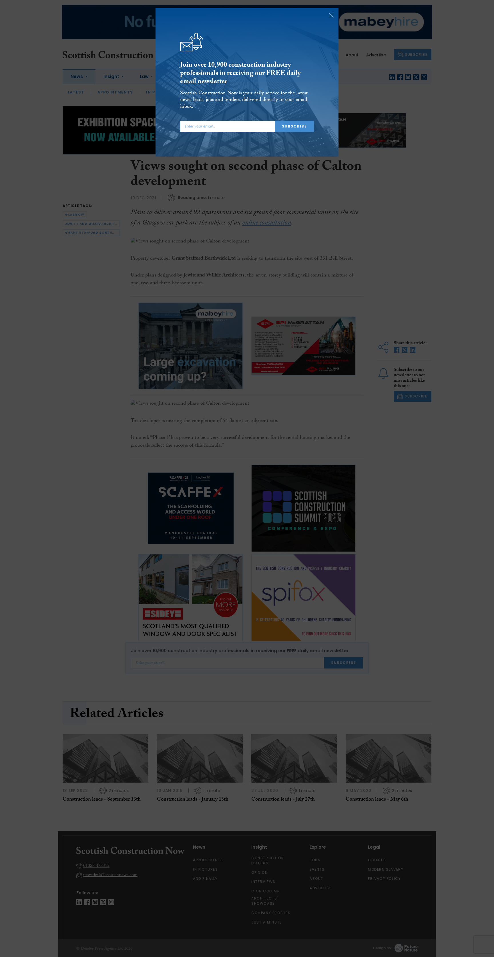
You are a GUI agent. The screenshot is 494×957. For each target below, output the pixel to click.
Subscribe (294, 126)
